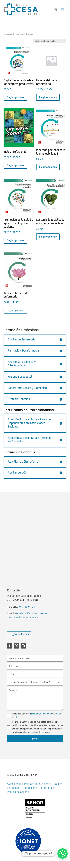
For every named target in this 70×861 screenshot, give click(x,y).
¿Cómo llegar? (20, 634)
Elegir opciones (15, 97)
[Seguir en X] (16, 646)
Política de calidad (18, 792)
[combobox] (35, 682)
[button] (62, 853)
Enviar (35, 738)
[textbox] (31, 682)
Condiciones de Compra (37, 787)
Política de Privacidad (41, 713)
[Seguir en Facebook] (9, 646)
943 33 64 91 (27, 606)
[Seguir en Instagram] (23, 646)
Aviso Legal (14, 784)
